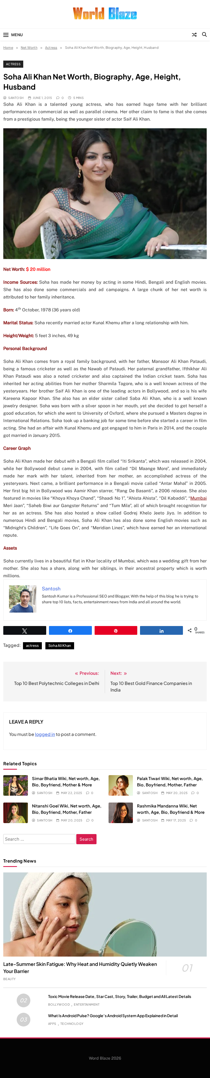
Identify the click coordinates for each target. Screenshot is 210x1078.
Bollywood (59, 1004)
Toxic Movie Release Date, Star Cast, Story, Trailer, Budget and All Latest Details (119, 996)
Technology (72, 1023)
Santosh (16, 97)
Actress (13, 64)
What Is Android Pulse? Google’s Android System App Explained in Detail (113, 1015)
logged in (45, 734)
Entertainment (87, 1004)
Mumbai (198, 498)
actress (32, 645)
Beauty (9, 979)
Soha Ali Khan (59, 645)
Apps (52, 1023)
